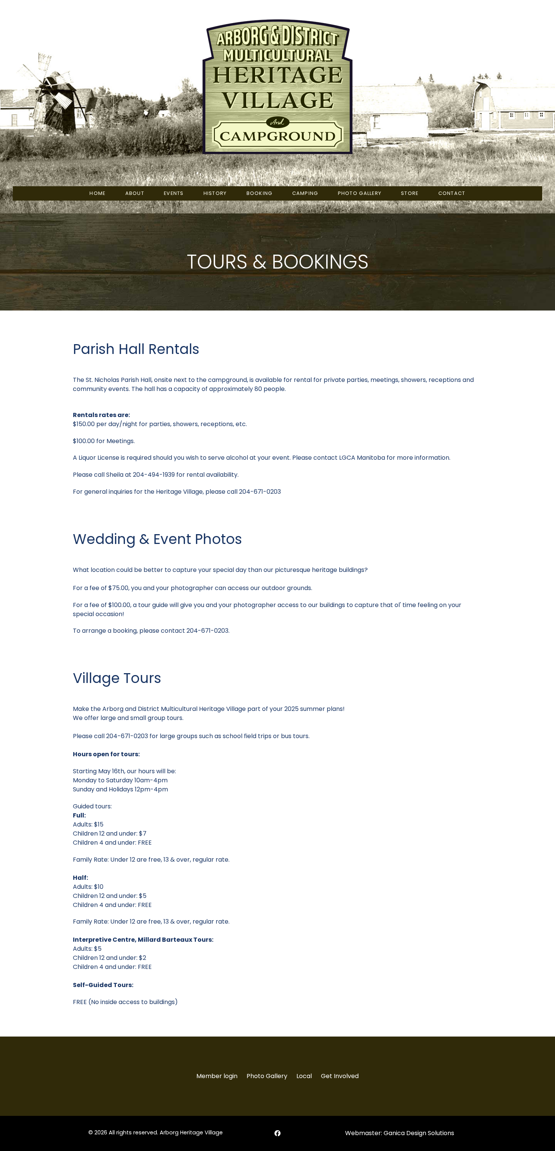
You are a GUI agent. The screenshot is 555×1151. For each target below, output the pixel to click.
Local (304, 1076)
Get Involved (340, 1076)
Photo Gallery (267, 1076)
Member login (216, 1076)
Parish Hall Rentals (136, 349)
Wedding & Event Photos (157, 539)
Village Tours (117, 678)
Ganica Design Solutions (419, 1133)
